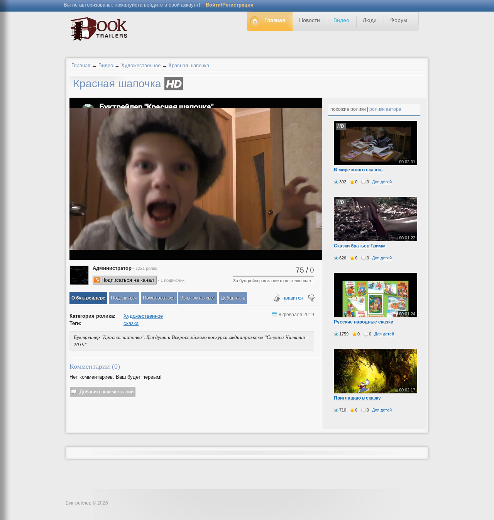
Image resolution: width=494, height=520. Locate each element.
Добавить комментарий (107, 392)
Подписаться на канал (128, 280)
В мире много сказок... (359, 170)
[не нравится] (311, 298)
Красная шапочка (189, 65)
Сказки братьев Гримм (360, 246)
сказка (131, 323)
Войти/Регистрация (230, 5)
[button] (88, 298)
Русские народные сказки (363, 322)
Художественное (141, 65)
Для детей (382, 182)
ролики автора (385, 109)
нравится (293, 298)
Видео (105, 65)
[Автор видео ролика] (79, 275)
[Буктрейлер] (101, 30)
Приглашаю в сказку (357, 398)
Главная (80, 65)
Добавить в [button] (233, 298)
